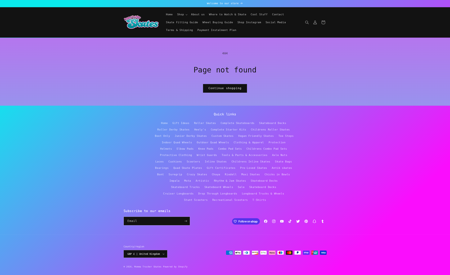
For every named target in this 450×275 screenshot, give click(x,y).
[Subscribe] (186, 221)
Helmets (166, 148)
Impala (174, 180)
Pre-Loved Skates (253, 167)
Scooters (193, 161)
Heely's (200, 129)
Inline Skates (216, 161)
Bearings (162, 167)
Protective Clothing (176, 155)
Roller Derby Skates (173, 129)
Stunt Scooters (196, 199)
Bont (160, 174)
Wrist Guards (207, 155)
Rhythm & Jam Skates (230, 180)
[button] (182, 14)
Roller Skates (205, 122)
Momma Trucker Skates (148, 267)
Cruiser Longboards (178, 193)
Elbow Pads (185, 148)
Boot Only (162, 135)
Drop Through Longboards (217, 193)
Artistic (202, 180)
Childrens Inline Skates (251, 161)
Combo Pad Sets (230, 148)
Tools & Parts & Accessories (244, 155)
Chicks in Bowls (277, 174)
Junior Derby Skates (191, 135)
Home (164, 122)
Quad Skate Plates (187, 167)
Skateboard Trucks (185, 187)
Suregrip (175, 174)
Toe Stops (286, 135)
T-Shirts (259, 199)
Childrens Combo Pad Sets (266, 148)
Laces (159, 161)
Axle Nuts (279, 155)
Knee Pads (206, 148)
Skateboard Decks (272, 122)
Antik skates (282, 167)
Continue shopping (225, 88)
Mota (187, 180)
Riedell (231, 174)
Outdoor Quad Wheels (213, 142)
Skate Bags (283, 161)
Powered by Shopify (175, 267)
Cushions (175, 161)
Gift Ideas (180, 122)
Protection (277, 142)
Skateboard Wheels (218, 187)
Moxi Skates (250, 174)
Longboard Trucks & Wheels (263, 193)
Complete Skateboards (238, 122)
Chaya (216, 174)
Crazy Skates (197, 174)
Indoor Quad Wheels (177, 142)
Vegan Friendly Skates (256, 135)
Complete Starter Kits (228, 129)
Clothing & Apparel (249, 142)
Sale (241, 187)
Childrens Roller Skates (270, 129)
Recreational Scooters (230, 199)
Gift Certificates (221, 167)
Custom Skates (222, 135)
